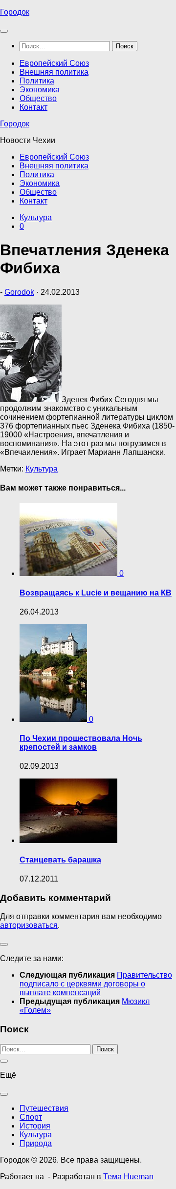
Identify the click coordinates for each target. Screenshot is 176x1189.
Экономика (40, 89)
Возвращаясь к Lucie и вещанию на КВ (96, 593)
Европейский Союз (54, 63)
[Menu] (4, 31)
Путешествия (44, 1108)
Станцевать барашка (60, 860)
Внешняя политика (54, 72)
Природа (36, 1143)
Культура (36, 217)
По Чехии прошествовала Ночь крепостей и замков (81, 742)
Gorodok (19, 292)
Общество (38, 98)
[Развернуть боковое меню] (4, 944)
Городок (14, 12)
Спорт (31, 1117)
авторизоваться (29, 925)
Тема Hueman (128, 1176)
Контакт (33, 107)
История (35, 1126)
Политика (37, 81)
